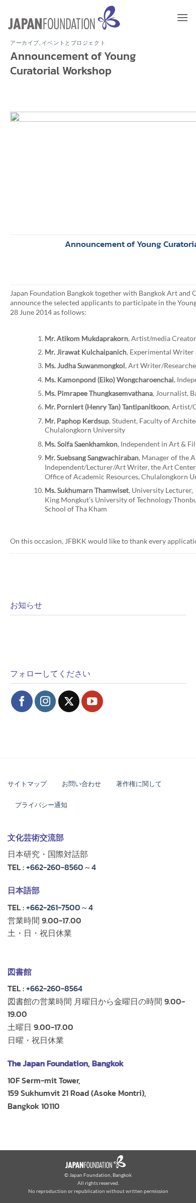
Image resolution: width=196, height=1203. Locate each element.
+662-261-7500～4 (59, 907)
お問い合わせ (81, 784)
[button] (182, 17)
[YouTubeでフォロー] (92, 701)
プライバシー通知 (41, 805)
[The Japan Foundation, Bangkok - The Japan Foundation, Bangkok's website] (64, 18)
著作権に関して (139, 784)
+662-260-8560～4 (61, 867)
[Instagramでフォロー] (45, 701)
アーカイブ (24, 43)
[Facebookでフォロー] (22, 701)
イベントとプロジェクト (74, 43)
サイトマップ (27, 784)
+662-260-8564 (54, 988)
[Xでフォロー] (69, 701)
